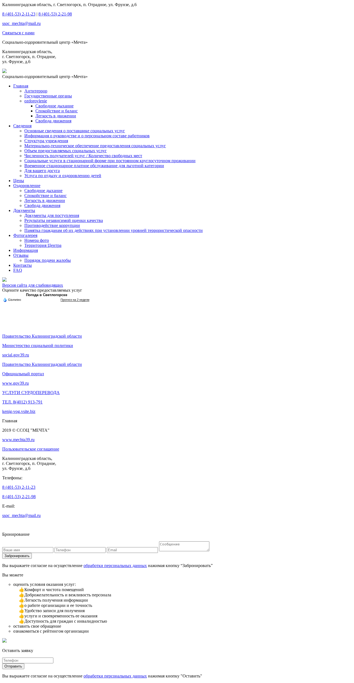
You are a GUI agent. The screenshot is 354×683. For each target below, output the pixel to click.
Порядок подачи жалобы (47, 260)
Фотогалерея (25, 235)
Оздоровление (26, 185)
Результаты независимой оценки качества (63, 220)
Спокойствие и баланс (56, 110)
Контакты (22, 265)
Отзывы (20, 255)
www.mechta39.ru (18, 439)
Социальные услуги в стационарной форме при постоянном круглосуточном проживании (110, 160)
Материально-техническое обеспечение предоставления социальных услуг (95, 145)
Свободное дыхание (54, 106)
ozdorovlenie (35, 101)
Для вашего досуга (42, 170)
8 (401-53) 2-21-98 (55, 14)
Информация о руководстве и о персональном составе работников (87, 135)
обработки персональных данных (115, 565)
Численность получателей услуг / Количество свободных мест (83, 155)
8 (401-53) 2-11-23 (18, 14)
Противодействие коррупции (52, 225)
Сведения (22, 125)
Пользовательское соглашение (30, 449)
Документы (24, 210)
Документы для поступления (51, 215)
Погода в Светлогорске (46, 295)
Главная (20, 86)
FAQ (17, 270)
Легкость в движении (55, 115)
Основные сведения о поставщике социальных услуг (74, 130)
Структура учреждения (46, 140)
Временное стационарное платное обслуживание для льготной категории (94, 165)
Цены (18, 180)
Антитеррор (35, 91)
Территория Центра (42, 245)
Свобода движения (53, 120)
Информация (25, 250)
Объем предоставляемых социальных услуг (65, 150)
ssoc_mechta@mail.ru (21, 23)
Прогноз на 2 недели (75, 299)
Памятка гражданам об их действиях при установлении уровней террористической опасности (113, 230)
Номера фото (36, 240)
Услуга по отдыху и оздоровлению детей (62, 175)
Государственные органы (48, 96)
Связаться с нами (18, 32)
